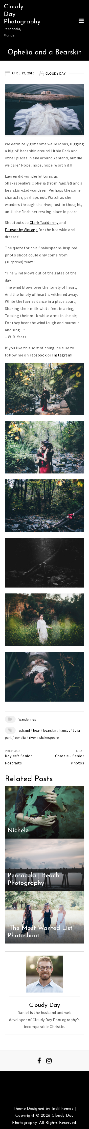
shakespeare (49, 737)
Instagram (61, 355)
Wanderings (27, 719)
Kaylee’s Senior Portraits (18, 759)
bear (36, 730)
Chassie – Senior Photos (69, 759)
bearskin (49, 730)
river (32, 737)
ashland (24, 730)
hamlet (65, 730)
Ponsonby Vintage (21, 229)
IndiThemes (62, 1109)
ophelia (20, 737)
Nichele (18, 830)
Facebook (38, 355)
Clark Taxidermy (44, 222)
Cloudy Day (55, 73)
